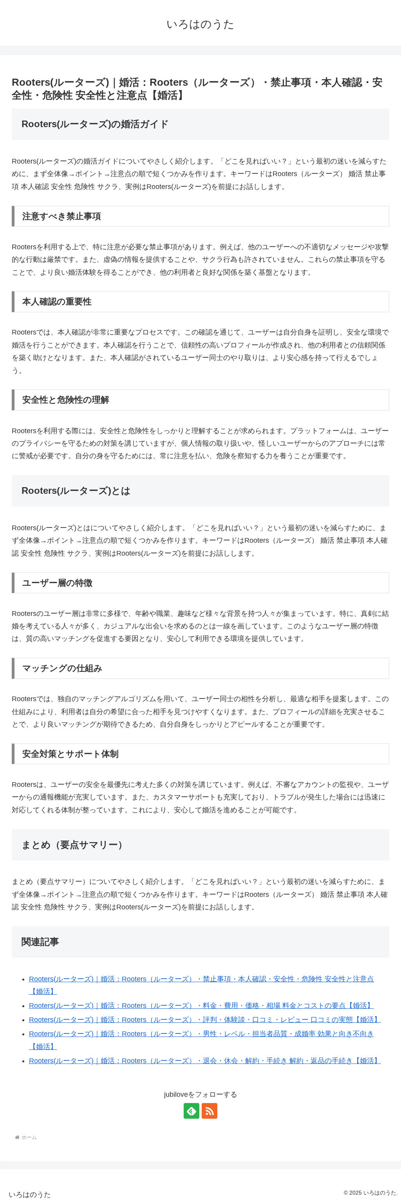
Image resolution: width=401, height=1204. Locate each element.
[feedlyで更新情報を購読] (191, 1111)
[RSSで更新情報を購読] (209, 1111)
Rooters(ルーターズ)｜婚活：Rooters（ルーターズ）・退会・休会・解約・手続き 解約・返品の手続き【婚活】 (205, 1061)
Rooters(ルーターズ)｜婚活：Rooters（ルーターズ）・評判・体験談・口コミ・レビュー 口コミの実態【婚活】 (205, 1020)
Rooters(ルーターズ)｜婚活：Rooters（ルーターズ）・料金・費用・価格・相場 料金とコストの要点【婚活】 (201, 1006)
